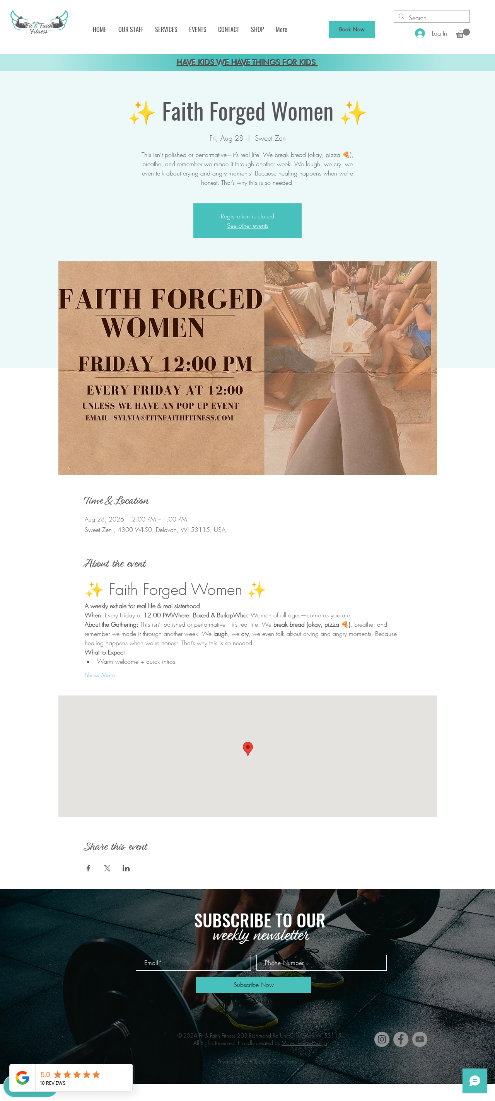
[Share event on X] (107, 868)
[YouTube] (419, 1039)
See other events (247, 225)
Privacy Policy (232, 1061)
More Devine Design (304, 1042)
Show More (100, 675)
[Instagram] (381, 1039)
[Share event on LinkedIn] (126, 868)
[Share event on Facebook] (88, 868)
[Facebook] (400, 1039)
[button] (131, 29)
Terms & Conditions (275, 1061)
